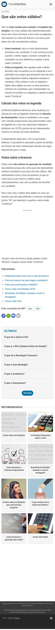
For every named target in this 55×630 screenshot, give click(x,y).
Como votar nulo (13, 301)
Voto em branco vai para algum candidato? (26, 280)
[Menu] (51, 4)
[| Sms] (13, 316)
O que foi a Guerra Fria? (16, 337)
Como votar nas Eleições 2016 (20, 289)
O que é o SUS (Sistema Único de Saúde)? (25, 346)
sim (30, 308)
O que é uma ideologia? (16, 364)
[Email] (18, 316)
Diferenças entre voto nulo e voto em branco (27, 276)
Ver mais (27, 393)
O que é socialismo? (14, 373)
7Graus (17, 618)
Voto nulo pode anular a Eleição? (21, 284)
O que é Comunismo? (15, 383)
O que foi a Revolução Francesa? (21, 355)
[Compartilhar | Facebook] (3, 316)
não (38, 308)
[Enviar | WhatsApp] (8, 316)
